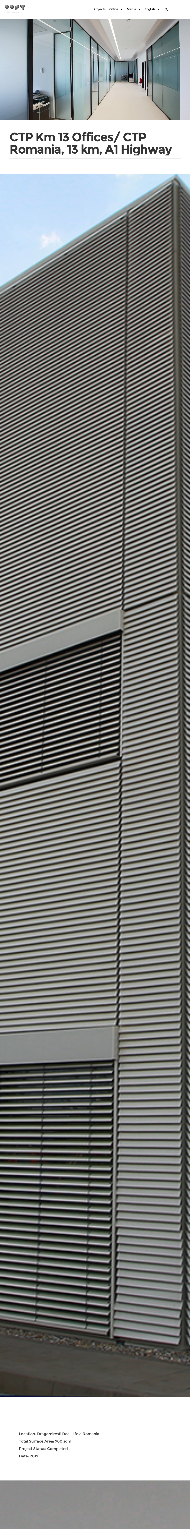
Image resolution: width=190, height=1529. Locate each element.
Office (113, 9)
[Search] (166, 9)
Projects (100, 9)
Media (131, 9)
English (150, 9)
